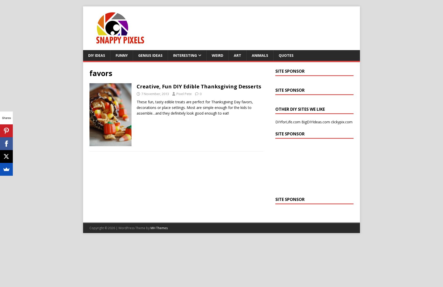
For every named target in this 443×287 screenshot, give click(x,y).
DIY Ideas (96, 55)
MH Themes (159, 228)
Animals (260, 55)
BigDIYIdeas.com (315, 121)
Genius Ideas (150, 55)
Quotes (286, 55)
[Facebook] (6, 143)
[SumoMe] (6, 169)
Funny (122, 55)
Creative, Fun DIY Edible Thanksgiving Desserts (199, 86)
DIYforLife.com (287, 121)
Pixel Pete (184, 93)
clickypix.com (342, 121)
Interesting (185, 55)
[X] (6, 156)
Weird (217, 55)
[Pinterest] (6, 130)
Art (237, 55)
